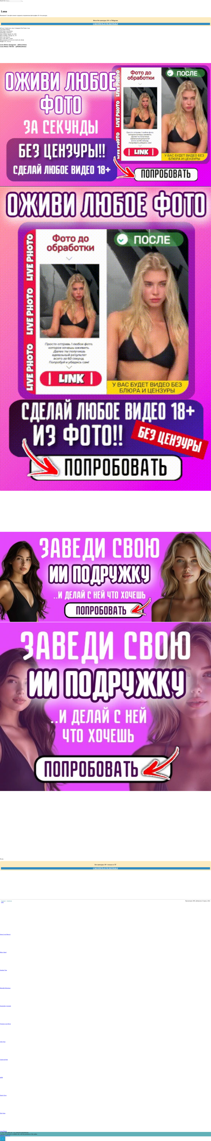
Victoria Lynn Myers (5, 1024)
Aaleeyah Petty (4, 1059)
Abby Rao (2, 1041)
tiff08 (1, 1077)
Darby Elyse (3, 1095)
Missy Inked (3, 952)
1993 (2, 902)
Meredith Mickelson (5, 988)
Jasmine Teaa (3, 970)
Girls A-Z (7, 1135)
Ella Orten (2, 1113)
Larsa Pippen (3, 1131)
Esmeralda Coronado (5, 1006)
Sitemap (2, 1135)
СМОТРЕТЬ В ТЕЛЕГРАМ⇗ (105, 24)
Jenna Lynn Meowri (5, 934)
